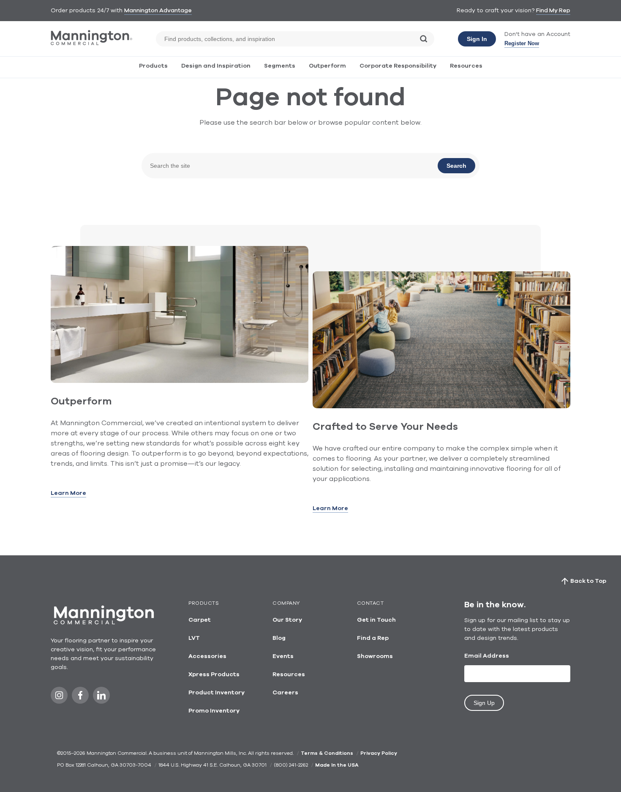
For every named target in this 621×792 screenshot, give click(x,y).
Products (153, 66)
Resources (466, 66)
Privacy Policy (378, 753)
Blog (279, 638)
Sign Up (484, 702)
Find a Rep (373, 638)
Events (283, 656)
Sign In (477, 39)
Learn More (68, 493)
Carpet (199, 620)
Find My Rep (553, 11)
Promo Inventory (214, 711)
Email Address (486, 656)
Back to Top (588, 581)
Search (456, 165)
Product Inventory (216, 693)
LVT (194, 638)
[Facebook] (80, 698)
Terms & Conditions (327, 753)
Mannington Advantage (158, 11)
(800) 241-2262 (291, 765)
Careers (285, 693)
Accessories (207, 656)
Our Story (287, 620)
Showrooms (375, 656)
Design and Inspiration (216, 66)
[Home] (91, 43)
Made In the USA (336, 764)
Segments (279, 66)
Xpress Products (214, 674)
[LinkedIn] (101, 698)
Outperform (327, 66)
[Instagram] (59, 698)
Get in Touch (376, 620)
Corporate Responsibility (398, 66)
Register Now (521, 43)
